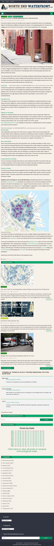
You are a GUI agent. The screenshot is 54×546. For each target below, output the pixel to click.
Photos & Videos (7, 496)
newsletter (13, 238)
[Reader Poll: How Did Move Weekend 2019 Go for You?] (27, 342)
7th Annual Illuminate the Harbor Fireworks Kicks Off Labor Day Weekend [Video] (8, 368)
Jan (16, 431)
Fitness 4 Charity (6, 168)
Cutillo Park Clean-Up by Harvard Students (47, 368)
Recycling (14, 259)
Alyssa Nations (14, 20)
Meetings (5, 491)
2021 (12, 431)
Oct (38, 432)
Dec (44, 432)
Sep (36, 432)
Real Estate (5, 501)
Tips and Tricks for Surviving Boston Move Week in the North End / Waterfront (25, 289)
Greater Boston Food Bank (8, 159)
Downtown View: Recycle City (10, 321)
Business (5, 465)
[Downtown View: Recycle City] (27, 309)
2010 (12, 444)
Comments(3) (21, 20)
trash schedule (5, 249)
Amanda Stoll (15, 291)
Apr (23, 432)
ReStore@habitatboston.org (9, 123)
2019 (12, 433)
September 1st (20, 259)
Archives (12, 1)
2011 (12, 443)
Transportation (6, 508)
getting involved (33, 241)
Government (6, 483)
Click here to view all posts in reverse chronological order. (27, 450)
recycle (44, 247)
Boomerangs (5, 130)
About (7, 1)
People (4, 493)
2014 (12, 439)
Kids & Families (6, 488)
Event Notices (6, 475)
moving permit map (11, 182)
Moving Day (8, 259)
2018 (12, 434)
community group (32, 243)
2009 (12, 446)
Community (4, 16)
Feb (18, 432)
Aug (33, 432)
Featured (10, 16)
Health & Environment (18, 16)
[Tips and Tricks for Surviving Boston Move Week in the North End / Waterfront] (27, 275)
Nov (41, 432)
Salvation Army (5, 99)
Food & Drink (6, 480)
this (21, 186)
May (26, 432)
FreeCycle (4, 85)
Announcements (7, 460)
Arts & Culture (6, 463)
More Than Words (6, 141)
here (42, 138)
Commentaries (4, 318)
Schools (4, 503)
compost (22, 249)
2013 (12, 441)
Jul (31, 432)
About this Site (19, 543)
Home (3, 1)
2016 (12, 437)
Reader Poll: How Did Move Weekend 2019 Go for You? (17, 356)
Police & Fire (6, 498)
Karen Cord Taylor (15, 323)
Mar (21, 432)
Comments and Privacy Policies (31, 543)
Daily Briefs (5, 473)
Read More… (49, 299)
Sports (4, 506)
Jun (28, 432)
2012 (12, 442)
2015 (12, 438)
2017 (12, 436)
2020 (12, 432)
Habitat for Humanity (7, 112)
